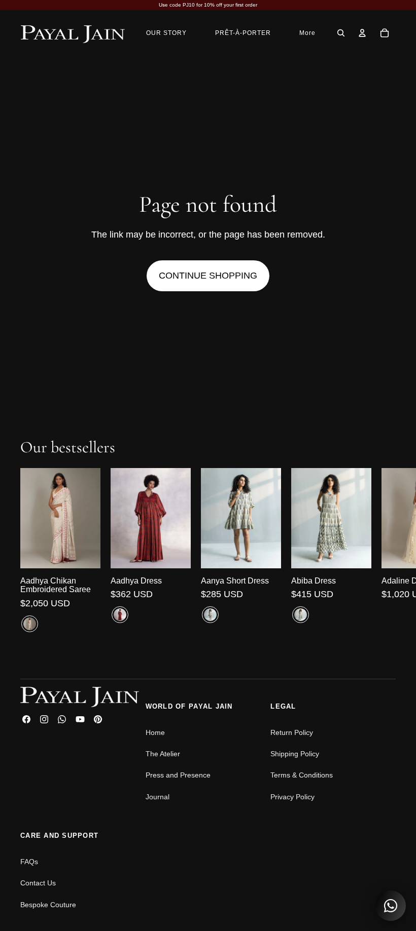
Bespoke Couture (48, 905)
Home (155, 732)
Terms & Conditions (301, 775)
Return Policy (291, 732)
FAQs (29, 862)
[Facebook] (26, 719)
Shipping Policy (294, 754)
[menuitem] (307, 32)
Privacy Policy (292, 797)
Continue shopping (208, 275)
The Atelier (163, 754)
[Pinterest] (98, 719)
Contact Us (38, 883)
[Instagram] (44, 719)
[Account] (362, 33)
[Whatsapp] (62, 719)
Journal (157, 797)
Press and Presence (178, 775)
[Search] (341, 33)
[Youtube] (80, 719)
